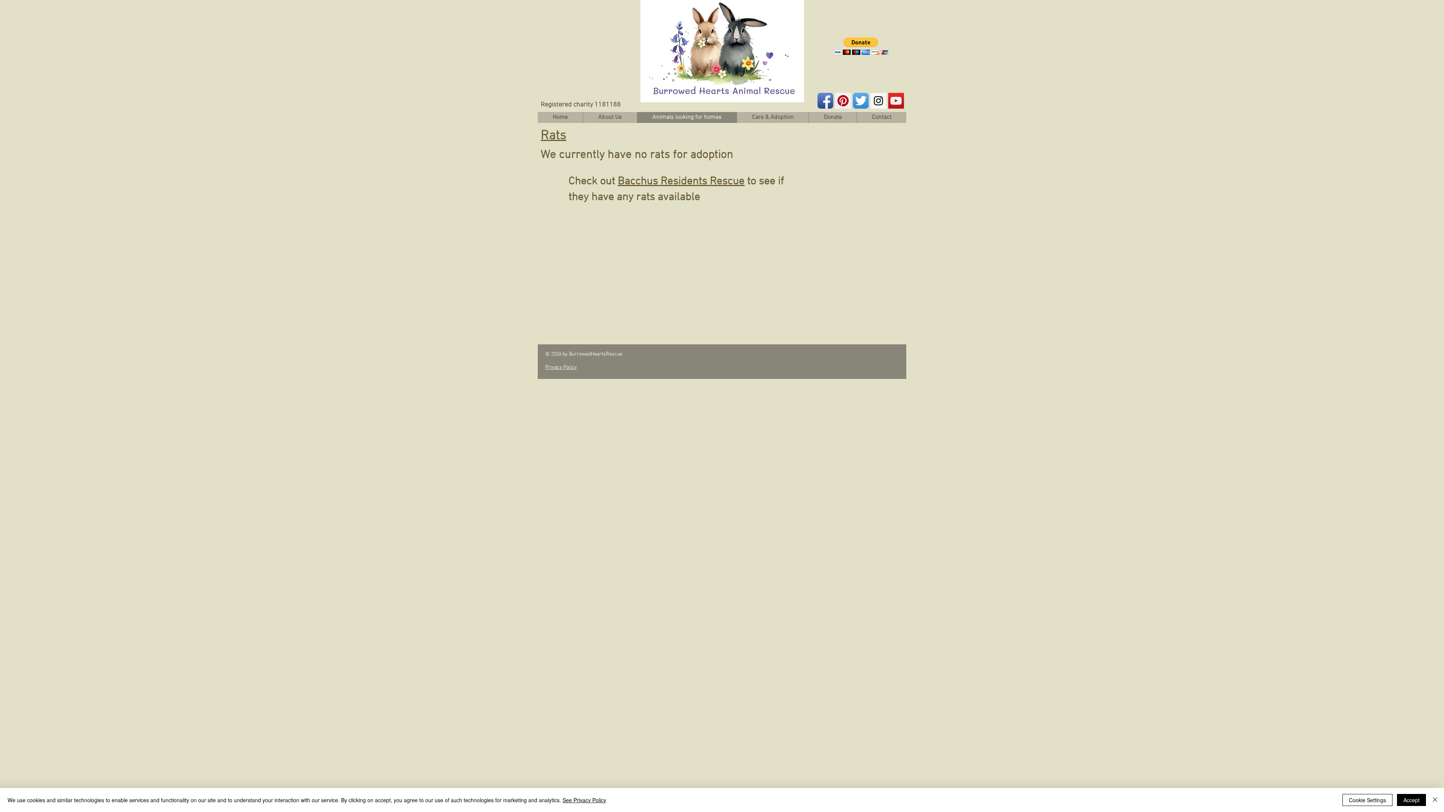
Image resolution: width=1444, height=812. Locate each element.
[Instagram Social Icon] (878, 101)
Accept (1411, 800)
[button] (861, 46)
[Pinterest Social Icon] (843, 101)
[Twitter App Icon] (861, 101)
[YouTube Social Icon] (896, 101)
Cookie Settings (1367, 800)
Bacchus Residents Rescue (681, 181)
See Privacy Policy (584, 800)
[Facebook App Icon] (825, 101)
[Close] (1434, 800)
